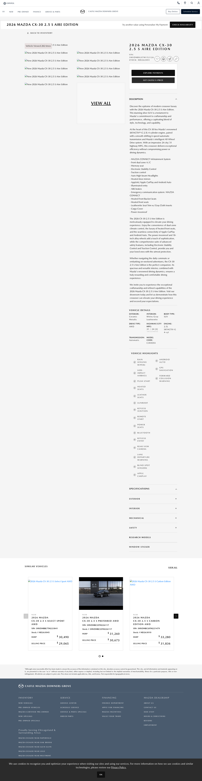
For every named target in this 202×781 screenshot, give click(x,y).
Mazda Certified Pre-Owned (34, 712)
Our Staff (149, 712)
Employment (150, 725)
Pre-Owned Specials (29, 721)
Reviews (148, 721)
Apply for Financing (113, 707)
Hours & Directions (154, 716)
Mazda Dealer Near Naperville (35, 738)
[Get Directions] (186, 3)
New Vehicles (26, 703)
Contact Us (150, 707)
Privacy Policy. (118, 767)
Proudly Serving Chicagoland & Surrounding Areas (37, 731)
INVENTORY (26, 697)
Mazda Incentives (111, 712)
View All (172, 567)
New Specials (26, 716)
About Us (149, 703)
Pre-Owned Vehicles (29, 707)
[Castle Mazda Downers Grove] (83, 11)
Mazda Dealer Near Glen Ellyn (35, 747)
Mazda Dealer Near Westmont (35, 756)
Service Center (68, 703)
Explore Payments (153, 73)
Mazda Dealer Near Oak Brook (35, 742)
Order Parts (67, 716)
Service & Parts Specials (73, 712)
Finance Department (113, 703)
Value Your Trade (111, 716)
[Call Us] (179, 3)
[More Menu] (3, 11)
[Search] (192, 3)
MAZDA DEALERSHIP (156, 697)
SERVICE (65, 697)
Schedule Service (190, 12)
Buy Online (173, 12)
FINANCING (109, 697)
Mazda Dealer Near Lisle (32, 751)
